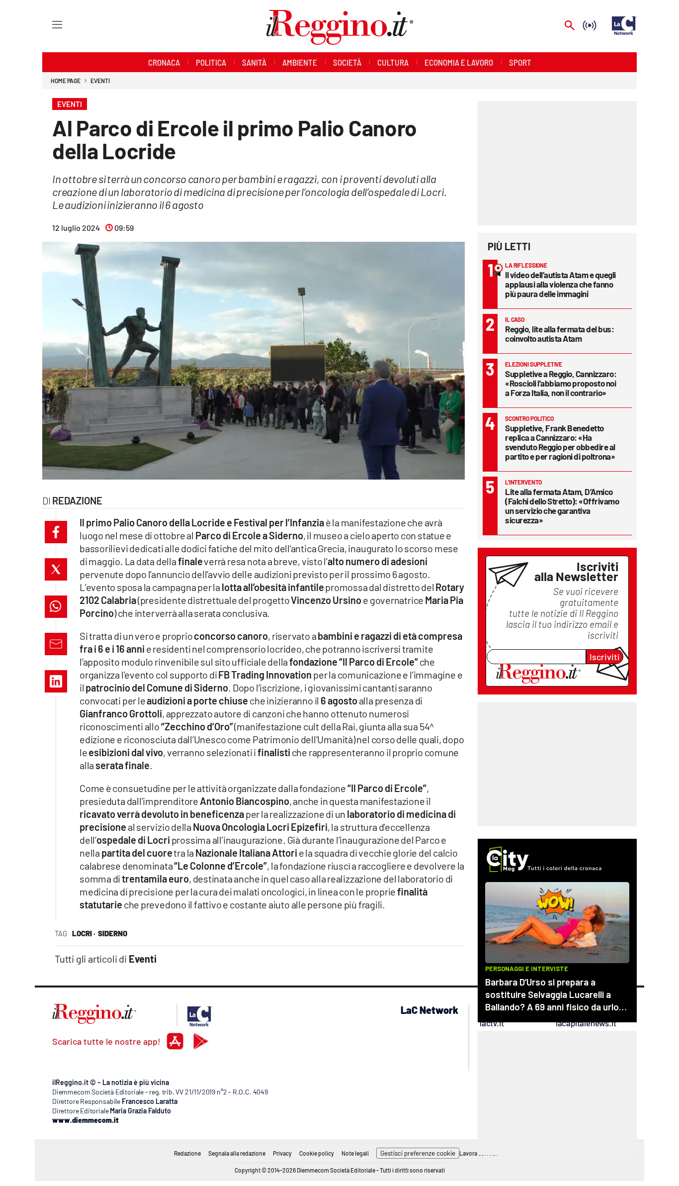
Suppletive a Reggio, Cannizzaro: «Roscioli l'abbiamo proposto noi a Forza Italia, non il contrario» (560, 383)
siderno (112, 933)
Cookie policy (316, 1153)
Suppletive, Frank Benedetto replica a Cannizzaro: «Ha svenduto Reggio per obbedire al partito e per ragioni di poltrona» (560, 442)
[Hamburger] (48, 24)
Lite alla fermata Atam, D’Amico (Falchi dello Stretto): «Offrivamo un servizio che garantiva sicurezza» (562, 506)
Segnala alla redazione (236, 1153)
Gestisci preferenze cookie (417, 1153)
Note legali (355, 1153)
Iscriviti (605, 656)
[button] (56, 532)
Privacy (282, 1153)
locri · (83, 933)
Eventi (99, 80)
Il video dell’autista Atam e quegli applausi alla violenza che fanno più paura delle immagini (560, 284)
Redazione (187, 1153)
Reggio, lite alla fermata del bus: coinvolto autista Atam (559, 333)
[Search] (570, 26)
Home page (66, 80)
